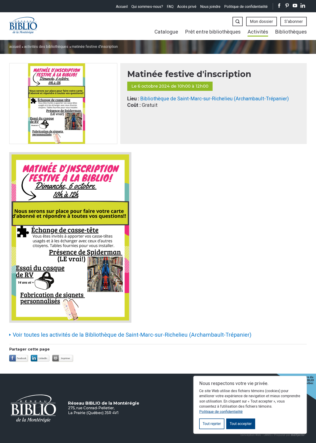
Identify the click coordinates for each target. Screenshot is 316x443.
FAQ (170, 6)
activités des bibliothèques (46, 46)
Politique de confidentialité (246, 6)
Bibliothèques (291, 32)
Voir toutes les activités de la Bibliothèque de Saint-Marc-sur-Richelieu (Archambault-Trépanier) (132, 335)
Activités (258, 32)
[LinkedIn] (40, 358)
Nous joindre (210, 6)
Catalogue (166, 32)
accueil (15, 46)
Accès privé (186, 6)
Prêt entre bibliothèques (213, 32)
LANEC (268, 434)
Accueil (122, 6)
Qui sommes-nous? (147, 6)
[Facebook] (18, 358)
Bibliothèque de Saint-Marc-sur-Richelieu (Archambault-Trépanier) (214, 99)
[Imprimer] (62, 358)
